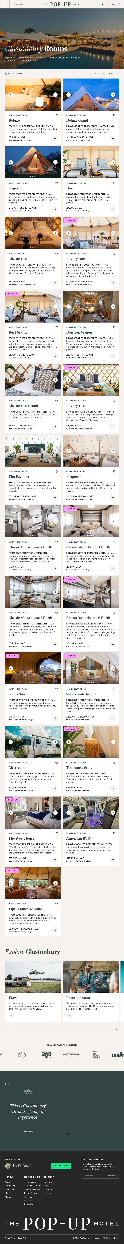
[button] (5, 4)
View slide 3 (34, 108)
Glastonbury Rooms (32, 1185)
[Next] (55, 94)
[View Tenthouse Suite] (91, 742)
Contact (27, 1200)
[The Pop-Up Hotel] (62, 4)
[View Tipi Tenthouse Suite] (33, 883)
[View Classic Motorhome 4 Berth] (91, 521)
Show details (104, 630)
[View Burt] (91, 162)
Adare (7, 1182)
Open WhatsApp (61, 1166)
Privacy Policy (10, 1238)
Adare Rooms (30, 1182)
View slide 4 (93, 176)
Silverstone (9, 1189)
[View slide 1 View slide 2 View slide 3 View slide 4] (33, 95)
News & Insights (31, 1204)
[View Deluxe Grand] (91, 95)
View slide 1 (30, 108)
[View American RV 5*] (91, 813)
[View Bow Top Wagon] (91, 307)
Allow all (97, 637)
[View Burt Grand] (33, 307)
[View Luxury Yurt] (91, 380)
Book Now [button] (18, 4)
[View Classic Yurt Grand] (33, 380)
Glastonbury (10, 1185)
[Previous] (11, 94)
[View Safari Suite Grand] (91, 668)
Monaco (8, 1193)
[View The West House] (33, 813)
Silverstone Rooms (32, 1189)
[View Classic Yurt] (33, 233)
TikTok (46, 1185)
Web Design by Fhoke (110, 1238)
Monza (8, 1197)
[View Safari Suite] (33, 668)
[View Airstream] (33, 742)
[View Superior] (33, 162)
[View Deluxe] (33, 95)
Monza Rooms (30, 1193)
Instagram (47, 1182)
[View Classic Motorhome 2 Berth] (33, 521)
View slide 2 (32, 108)
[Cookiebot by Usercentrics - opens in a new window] (104, 606)
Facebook (47, 1189)
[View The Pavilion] (33, 451)
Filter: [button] (11, 74)
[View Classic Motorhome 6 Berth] (91, 592)
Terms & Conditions (25, 1238)
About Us (28, 1197)
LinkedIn (47, 1193)
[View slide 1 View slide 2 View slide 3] (91, 95)
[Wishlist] (102, 4)
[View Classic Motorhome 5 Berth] (33, 592)
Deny (61, 637)
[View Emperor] (91, 451)
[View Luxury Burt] (91, 233)
